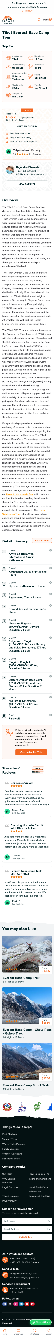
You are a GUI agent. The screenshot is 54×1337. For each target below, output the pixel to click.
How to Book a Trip (39, 1173)
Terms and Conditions (40, 1178)
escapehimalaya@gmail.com (24, 1277)
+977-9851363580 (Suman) (24, 1262)
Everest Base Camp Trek (21, 978)
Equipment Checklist (39, 1196)
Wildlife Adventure (12, 1153)
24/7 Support (27, 183)
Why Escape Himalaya (8, 1180)
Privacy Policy (9, 1200)
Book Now (27, 10)
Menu (46, 19)
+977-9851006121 (26, 170)
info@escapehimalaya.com (30, 174)
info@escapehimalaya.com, (24, 1273)
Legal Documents (11, 1187)
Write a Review (38, 770)
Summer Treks (9, 1139)
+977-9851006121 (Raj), (23, 1258)
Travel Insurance (10, 1196)
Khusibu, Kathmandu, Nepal (24, 1288)
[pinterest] (32, 1304)
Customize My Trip (31, 752)
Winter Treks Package (13, 1144)
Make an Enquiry (27, 126)
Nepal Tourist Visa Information (38, 1189)
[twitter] (10, 1304)
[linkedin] (21, 1304)
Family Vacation (10, 1148)
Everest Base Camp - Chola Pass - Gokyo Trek (27, 1032)
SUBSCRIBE (25, 1237)
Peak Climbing (9, 1134)
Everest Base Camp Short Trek (26, 1085)
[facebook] (4, 1304)
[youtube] (26, 1304)
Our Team (7, 1173)
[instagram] (15, 1304)
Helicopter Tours (11, 1158)
